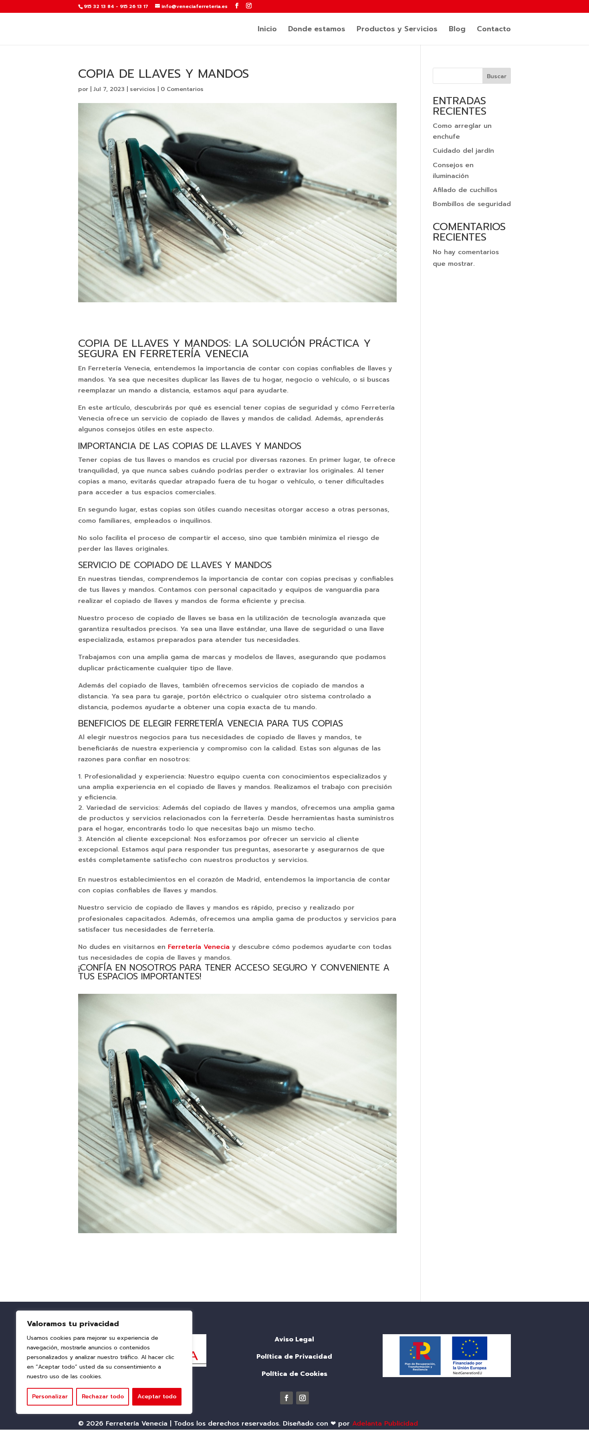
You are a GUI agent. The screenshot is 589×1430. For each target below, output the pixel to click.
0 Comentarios (182, 89)
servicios (142, 89)
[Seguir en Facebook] (286, 1398)
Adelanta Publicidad (385, 1423)
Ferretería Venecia (199, 947)
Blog (457, 30)
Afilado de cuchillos (465, 190)
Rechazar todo (103, 1396)
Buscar (496, 76)
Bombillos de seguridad (472, 204)
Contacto (494, 30)
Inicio (267, 30)
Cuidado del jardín (463, 151)
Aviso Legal (294, 1339)
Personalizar (50, 1396)
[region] (104, 1362)
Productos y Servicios (397, 30)
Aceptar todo (156, 1396)
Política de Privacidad (294, 1356)
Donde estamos (316, 30)
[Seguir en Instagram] (302, 1398)
